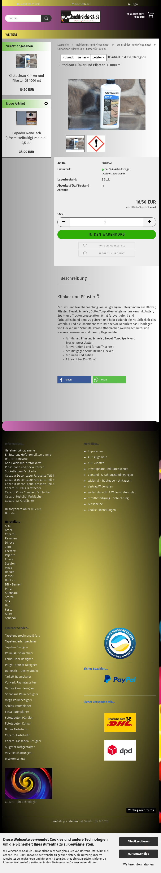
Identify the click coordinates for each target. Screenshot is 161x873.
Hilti (7, 605)
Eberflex (10, 551)
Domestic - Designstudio (21, 671)
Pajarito (10, 555)
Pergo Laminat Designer (21, 665)
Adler (8, 614)
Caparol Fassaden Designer (23, 741)
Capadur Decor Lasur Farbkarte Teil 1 (29, 475)
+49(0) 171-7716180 (29, 4)
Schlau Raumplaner (18, 706)
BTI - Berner (13, 584)
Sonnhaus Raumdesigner (21, 694)
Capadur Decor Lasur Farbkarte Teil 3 (29, 484)
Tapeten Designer (16, 647)
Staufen (10, 563)
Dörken (9, 572)
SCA (7, 601)
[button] (63, 222)
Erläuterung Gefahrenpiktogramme (28, 454)
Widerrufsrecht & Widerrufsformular (112, 492)
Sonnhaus (11, 593)
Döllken (10, 580)
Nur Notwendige (138, 854)
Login (134, 4)
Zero (8, 547)
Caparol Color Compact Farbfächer (28, 492)
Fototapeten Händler (19, 718)
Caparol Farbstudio (17, 735)
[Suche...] (46, 18)
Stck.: (60, 214)
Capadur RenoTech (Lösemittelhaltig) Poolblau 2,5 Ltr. (26, 138)
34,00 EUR (26, 152)
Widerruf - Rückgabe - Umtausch (109, 480)
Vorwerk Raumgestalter (20, 682)
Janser (9, 576)
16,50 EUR (26, 90)
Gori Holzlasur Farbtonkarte (23, 463)
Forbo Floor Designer (19, 659)
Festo (8, 609)
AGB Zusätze (96, 463)
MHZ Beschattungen (18, 753)
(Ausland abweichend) (113, 173)
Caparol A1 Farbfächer (19, 501)
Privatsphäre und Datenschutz (108, 469)
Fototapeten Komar (18, 723)
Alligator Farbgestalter (20, 747)
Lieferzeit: (64, 169)
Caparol (10, 534)
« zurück (68, 57)
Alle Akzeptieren (138, 841)
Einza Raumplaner (17, 712)
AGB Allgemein (97, 457)
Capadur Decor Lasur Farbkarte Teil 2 (29, 480)
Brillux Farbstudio (16, 729)
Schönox (10, 618)
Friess (9, 559)
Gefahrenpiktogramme (20, 450)
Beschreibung (74, 278)
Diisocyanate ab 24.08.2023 (23, 509)
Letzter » (98, 57)
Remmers (11, 538)
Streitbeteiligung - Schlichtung (108, 498)
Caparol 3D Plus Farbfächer (23, 488)
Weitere (11, 34)
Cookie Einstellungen (102, 510)
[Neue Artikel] (46, 103)
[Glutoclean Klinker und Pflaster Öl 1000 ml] (106, 102)
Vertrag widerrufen (141, 810)
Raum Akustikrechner (19, 653)
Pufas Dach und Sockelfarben (24, 467)
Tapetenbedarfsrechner (20, 641)
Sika (8, 526)
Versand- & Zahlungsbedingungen (110, 475)
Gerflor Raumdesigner (19, 688)
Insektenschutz (15, 759)
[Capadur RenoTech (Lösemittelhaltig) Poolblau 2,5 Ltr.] (26, 118)
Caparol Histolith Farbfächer (24, 496)
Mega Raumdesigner (18, 700)
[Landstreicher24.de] (80, 16)
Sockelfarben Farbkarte (20, 471)
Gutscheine (95, 504)
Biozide (10, 513)
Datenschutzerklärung (83, 862)
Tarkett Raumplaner (18, 676)
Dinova (9, 542)
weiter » (83, 57)
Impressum (95, 451)
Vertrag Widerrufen (100, 486)
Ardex (8, 530)
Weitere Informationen (138, 864)
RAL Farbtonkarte (16, 459)
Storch (9, 597)
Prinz (8, 589)
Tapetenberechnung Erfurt (22, 635)
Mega (8, 568)
